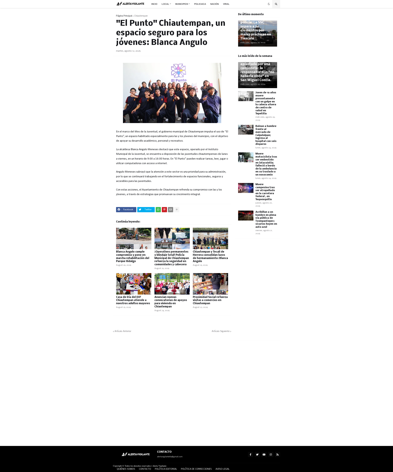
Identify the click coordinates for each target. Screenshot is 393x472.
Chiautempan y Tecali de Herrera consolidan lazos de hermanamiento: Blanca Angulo (210, 256)
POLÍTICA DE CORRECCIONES (196, 469)
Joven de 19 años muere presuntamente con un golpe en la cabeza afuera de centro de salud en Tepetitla (265, 103)
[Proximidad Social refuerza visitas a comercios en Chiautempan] (210, 284)
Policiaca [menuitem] (200, 4)
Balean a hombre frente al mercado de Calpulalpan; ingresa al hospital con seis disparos (265, 135)
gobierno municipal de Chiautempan (182, 131)
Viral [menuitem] (226, 4)
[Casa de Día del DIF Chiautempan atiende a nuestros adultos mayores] (133, 284)
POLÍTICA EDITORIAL (166, 469)
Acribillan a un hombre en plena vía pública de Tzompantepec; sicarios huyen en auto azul (266, 219)
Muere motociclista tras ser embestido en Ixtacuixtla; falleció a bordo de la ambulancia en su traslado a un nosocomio (266, 164)
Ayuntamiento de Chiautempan (160, 189)
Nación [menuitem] (214, 4)
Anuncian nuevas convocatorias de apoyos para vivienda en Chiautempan (170, 302)
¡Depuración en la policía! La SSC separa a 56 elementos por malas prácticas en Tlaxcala (255, 28)
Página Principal (124, 16)
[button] (268, 4)
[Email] (170, 209)
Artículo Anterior (123, 331)
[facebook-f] (250, 454)
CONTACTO (145, 469)
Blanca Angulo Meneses (144, 149)
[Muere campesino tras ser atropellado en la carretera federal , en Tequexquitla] (245, 188)
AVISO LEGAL (223, 469)
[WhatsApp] (158, 209)
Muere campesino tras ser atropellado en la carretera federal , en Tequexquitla (265, 192)
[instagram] (270, 454)
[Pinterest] (164, 209)
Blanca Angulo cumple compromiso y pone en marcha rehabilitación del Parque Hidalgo (132, 256)
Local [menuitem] (165, 4)
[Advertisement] (257, 291)
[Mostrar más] (176, 209)
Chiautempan (141, 16)
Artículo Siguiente (221, 331)
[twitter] (257, 454)
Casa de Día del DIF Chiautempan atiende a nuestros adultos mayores (133, 300)
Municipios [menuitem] (181, 4)
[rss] (277, 454)
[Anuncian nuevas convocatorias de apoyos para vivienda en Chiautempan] (172, 284)
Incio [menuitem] (154, 4)
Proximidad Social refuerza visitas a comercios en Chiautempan (210, 300)
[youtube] (264, 454)
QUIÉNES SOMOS (126, 469)
